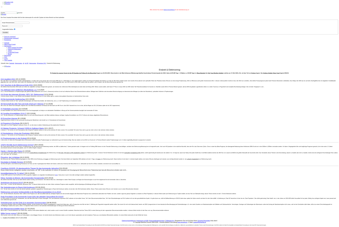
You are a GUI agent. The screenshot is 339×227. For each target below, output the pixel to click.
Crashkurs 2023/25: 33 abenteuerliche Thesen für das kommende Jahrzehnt (30, 168)
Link (56, 175)
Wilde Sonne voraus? (9, 213)
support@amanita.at (199, 222)
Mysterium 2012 (41, 63)
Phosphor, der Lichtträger (10, 157)
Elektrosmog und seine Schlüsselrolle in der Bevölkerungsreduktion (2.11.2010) (31, 192)
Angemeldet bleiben (7, 29)
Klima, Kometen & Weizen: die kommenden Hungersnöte (22, 178)
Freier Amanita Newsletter (15, 47)
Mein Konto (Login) (10, 44)
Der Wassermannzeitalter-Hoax (13, 209)
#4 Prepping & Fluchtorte (10, 123)
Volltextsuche (170, 220)
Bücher (10, 54)
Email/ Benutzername (8, 22)
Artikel (10, 50)
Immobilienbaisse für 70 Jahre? (13, 173)
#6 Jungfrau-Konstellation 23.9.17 (13, 113)
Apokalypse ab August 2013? (12, 183)
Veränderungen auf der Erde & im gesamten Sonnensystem (24, 203)
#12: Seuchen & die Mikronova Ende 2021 (17, 85)
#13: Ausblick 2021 (8, 79)
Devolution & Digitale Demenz (12, 162)
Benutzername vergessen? (11, 38)
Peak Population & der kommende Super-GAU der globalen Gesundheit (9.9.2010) (32, 197)
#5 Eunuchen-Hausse (9, 118)
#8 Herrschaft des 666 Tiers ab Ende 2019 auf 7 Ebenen (22, 104)
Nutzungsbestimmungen (156, 220)
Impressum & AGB (142, 220)
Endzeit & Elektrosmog (14, 49)
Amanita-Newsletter (204, 220)
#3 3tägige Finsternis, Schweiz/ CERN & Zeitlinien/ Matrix (22, 128)
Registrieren (7, 40)
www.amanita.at (182, 222)
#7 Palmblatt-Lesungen (9, 109)
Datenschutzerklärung (169, 9)
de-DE (27, 63)
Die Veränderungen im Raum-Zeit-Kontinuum (18, 187)
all (23, 63)
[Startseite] (3, 14)
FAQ (5, 57)
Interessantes (7, 46)
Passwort (4, 26)
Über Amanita (8, 60)
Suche (6, 58)
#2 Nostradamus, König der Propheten (15, 133)
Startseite (6, 43)
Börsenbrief (7, 55)
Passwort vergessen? (10, 36)
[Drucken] (7, 66)
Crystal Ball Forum (13, 52)
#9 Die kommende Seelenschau (13, 99)
